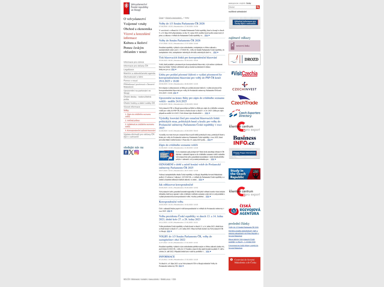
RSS (174, 279)
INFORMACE (167, 256)
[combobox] (242, 7)
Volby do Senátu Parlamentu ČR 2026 (179, 40)
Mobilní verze (165, 279)
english (242, 3)
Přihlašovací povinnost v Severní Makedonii (139, 85)
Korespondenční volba (171, 201)
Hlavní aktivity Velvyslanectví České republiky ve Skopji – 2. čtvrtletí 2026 (242, 240)
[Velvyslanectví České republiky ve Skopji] (136, 3)
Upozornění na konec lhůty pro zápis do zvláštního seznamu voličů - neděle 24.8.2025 (191, 99)
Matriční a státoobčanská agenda (139, 73)
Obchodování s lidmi (133, 77)
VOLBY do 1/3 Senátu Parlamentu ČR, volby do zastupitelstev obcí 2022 (185, 237)
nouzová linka (242, 45)
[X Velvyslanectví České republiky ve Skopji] (131, 151)
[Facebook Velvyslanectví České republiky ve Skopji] (126, 151)
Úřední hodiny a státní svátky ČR (139, 103)
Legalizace (129, 69)
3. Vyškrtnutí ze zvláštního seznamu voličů (139, 125)
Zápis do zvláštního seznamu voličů (178, 145)
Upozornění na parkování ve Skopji (137, 91)
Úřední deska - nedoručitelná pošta (137, 98)
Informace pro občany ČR (136, 66)
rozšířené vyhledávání (238, 12)
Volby (126, 110)
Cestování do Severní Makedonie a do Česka (245, 261)
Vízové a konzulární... (174, 18)
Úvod (161, 18)
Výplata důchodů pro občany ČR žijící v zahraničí (139, 135)
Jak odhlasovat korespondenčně (176, 184)
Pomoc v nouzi (131, 80)
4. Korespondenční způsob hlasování (140, 131)
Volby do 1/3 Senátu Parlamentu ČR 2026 (182, 23)
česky (248, 3)
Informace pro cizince (134, 62)
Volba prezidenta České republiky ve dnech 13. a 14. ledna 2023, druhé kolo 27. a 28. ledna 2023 (191, 217)
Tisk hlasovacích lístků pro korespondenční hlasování (188, 57)
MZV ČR (127, 279)
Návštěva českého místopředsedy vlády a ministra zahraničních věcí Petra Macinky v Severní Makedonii (244, 233)
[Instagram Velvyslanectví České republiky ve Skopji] (136, 151)
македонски (233, 3)
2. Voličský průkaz (132, 120)
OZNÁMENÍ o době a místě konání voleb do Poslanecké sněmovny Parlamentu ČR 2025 (190, 165)
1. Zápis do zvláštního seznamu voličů (138, 115)
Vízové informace (132, 107)
